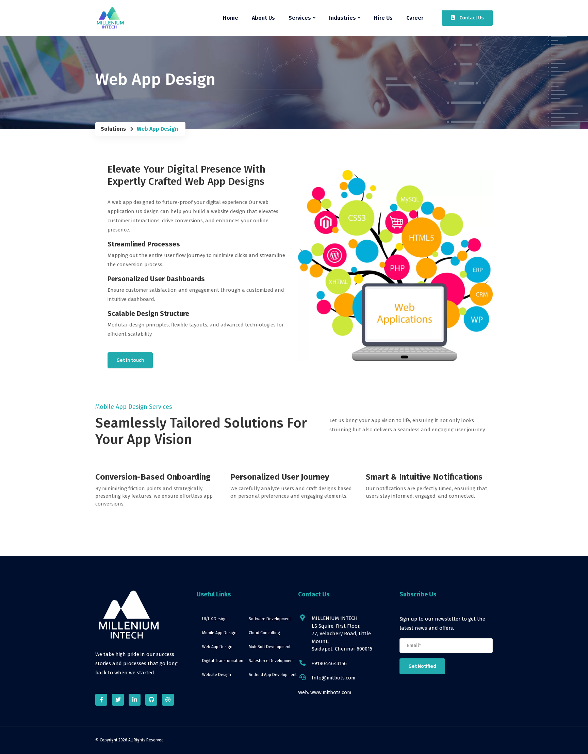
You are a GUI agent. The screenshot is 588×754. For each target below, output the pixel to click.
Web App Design (217, 646)
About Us (263, 18)
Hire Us (383, 18)
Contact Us (471, 18)
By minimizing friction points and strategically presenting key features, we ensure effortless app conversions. (154, 496)
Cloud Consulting (264, 632)
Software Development (269, 618)
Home (230, 18)
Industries (342, 18)
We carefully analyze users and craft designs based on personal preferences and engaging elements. (291, 492)
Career (414, 18)
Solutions (113, 129)
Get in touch (130, 360)
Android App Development (269, 674)
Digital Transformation (222, 660)
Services (300, 18)
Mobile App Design (219, 632)
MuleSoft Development (269, 646)
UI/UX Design (214, 618)
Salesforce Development (269, 660)
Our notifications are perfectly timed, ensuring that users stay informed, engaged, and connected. (426, 492)
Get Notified (422, 666)
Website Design (216, 674)
